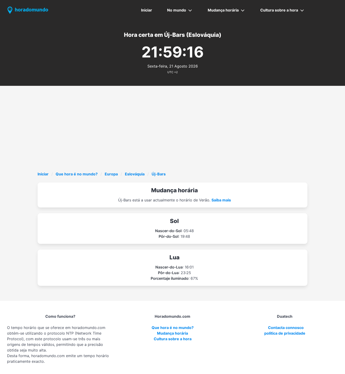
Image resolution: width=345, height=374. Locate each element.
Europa (111, 174)
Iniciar (146, 10)
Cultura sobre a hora (279, 10)
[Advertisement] (178, 136)
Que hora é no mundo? (77, 174)
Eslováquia (135, 174)
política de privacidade (284, 333)
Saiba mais (221, 200)
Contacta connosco (286, 327)
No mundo (176, 10)
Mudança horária (223, 10)
